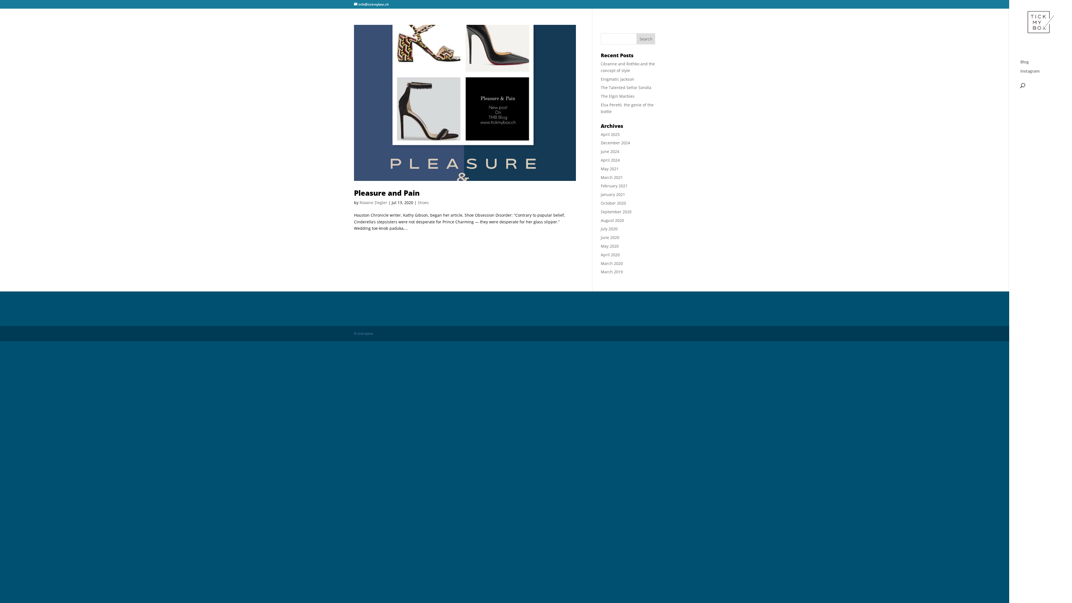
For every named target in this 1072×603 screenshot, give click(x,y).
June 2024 (610, 151)
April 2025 (610, 134)
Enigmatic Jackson (617, 79)
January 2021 (613, 194)
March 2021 (612, 177)
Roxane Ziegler (373, 202)
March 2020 (612, 263)
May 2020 (610, 246)
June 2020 (610, 237)
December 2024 (615, 142)
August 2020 (612, 220)
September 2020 (616, 211)
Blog (1024, 62)
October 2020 (613, 203)
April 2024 (610, 160)
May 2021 (610, 168)
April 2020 (610, 254)
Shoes (423, 202)
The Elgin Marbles (618, 96)
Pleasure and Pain (387, 193)
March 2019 (612, 271)
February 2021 (614, 185)
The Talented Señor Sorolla (626, 87)
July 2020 (609, 228)
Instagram (1030, 71)
